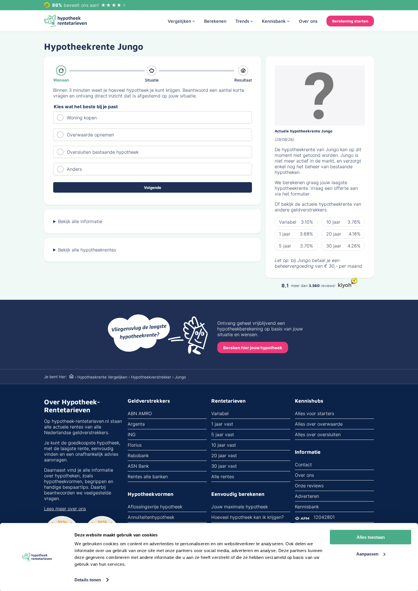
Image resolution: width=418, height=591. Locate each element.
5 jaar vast (222, 434)
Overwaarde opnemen (90, 135)
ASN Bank (138, 466)
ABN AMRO (140, 413)
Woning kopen (82, 117)
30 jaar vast (224, 466)
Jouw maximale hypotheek (239, 506)
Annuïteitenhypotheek (151, 517)
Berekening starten (350, 21)
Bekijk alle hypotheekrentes (87, 250)
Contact (303, 464)
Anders (74, 169)
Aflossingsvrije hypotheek (155, 506)
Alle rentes (222, 476)
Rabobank (138, 455)
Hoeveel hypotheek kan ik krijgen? (247, 517)
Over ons (304, 475)
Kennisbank (307, 506)
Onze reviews (309, 485)
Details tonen (88, 579)
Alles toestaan (371, 537)
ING (132, 434)
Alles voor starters (314, 413)
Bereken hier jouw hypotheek (252, 347)
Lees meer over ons (65, 508)
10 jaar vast (223, 445)
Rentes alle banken (148, 476)
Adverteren (307, 496)
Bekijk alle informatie (80, 221)
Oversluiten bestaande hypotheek (102, 152)
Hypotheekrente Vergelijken (102, 377)
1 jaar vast (222, 424)
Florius (135, 445)
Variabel (220, 413)
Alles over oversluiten (318, 434)
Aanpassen (367, 553)
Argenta (136, 424)
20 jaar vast (224, 455)
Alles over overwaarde (319, 424)
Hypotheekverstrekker (151, 377)
